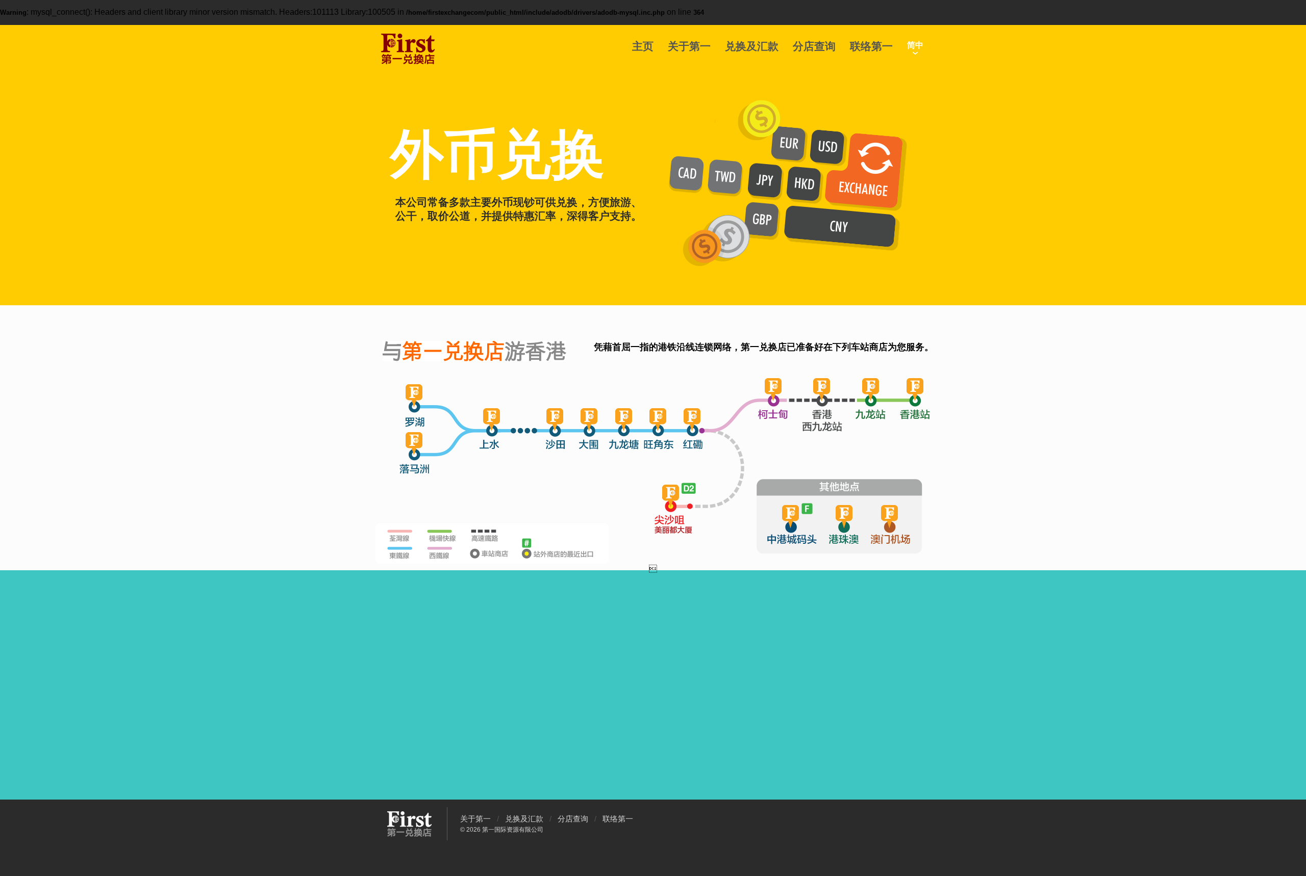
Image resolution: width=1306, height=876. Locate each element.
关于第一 (689, 46)
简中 (915, 45)
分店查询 (814, 46)
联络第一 (871, 46)
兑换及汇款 (751, 46)
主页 (643, 46)
